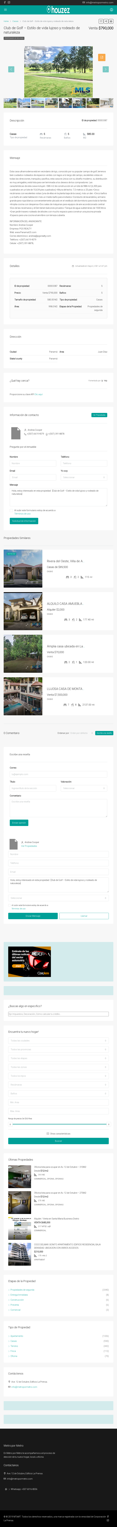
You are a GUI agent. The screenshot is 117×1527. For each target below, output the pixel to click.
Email (12, 471)
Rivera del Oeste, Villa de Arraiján (69, 561)
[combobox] (84, 477)
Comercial (15, 1310)
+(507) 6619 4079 (35, 434)
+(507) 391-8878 (56, 434)
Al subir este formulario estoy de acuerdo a (34, 512)
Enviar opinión (19, 823)
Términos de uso (22, 513)
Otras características (60, 1133)
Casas (14, 1341)
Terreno (14, 1346)
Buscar (58, 1141)
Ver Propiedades (99, 415)
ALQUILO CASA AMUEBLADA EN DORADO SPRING (80, 604)
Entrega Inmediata (19, 1295)
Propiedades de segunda (14, 38)
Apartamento (17, 1336)
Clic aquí (38, 394)
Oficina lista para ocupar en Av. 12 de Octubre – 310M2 (60, 1167)
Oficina (14, 1356)
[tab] (101, 57)
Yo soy (64, 471)
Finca (13, 1351)
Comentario (15, 796)
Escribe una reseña (104, 733)
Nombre (14, 457)
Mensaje (14, 485)
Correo (13, 768)
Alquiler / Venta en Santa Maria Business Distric (56, 1218)
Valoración (66, 782)
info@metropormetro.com (24, 1387)
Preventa (15, 1305)
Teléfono (65, 457)
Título (12, 782)
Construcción (17, 1300)
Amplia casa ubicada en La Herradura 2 (73, 646)
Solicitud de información (24, 521)
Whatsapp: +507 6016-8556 (24, 1489)
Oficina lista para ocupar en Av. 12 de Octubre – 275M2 (60, 1193)
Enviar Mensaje (33, 916)
